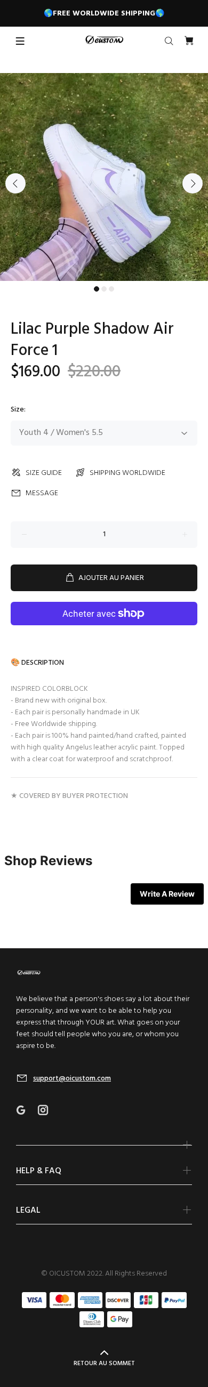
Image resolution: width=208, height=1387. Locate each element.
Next (192, 183)
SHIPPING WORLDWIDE (127, 473)
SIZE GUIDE (44, 473)
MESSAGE (42, 493)
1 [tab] (96, 289)
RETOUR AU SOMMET (104, 1363)
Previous (15, 183)
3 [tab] (111, 289)
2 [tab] (104, 289)
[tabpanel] (104, 177)
